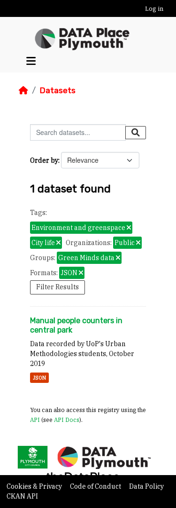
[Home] (23, 90)
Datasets (57, 90)
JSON (39, 377)
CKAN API (22, 496)
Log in (154, 9)
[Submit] (135, 132)
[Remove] (129, 228)
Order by (44, 160)
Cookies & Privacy (35, 486)
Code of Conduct (96, 486)
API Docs (66, 419)
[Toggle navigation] (31, 61)
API (35, 419)
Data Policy (146, 486)
